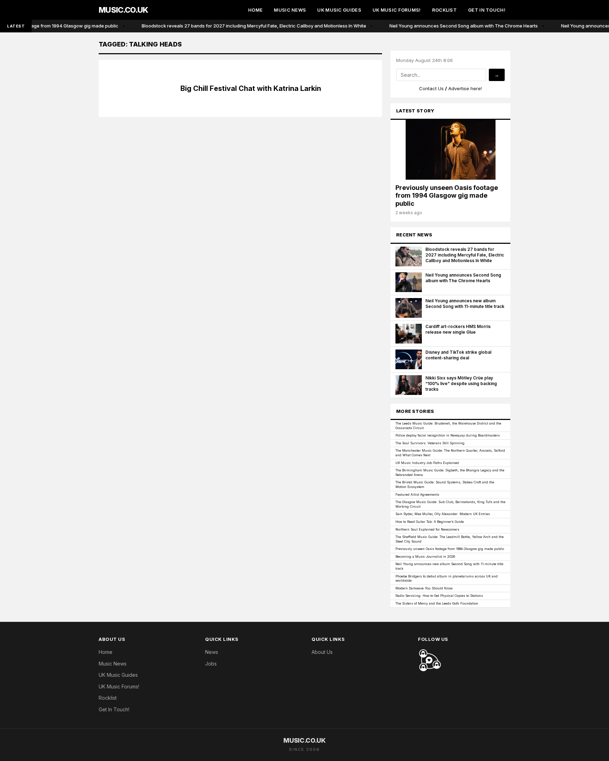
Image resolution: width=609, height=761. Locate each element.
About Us (322, 652)
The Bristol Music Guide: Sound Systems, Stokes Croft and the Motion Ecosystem (444, 484)
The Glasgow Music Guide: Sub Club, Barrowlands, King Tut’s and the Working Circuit (450, 504)
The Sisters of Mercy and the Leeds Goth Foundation (436, 603)
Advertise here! (465, 88)
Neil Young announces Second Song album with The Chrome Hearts (459, 26)
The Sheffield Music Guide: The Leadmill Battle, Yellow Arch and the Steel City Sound (449, 539)
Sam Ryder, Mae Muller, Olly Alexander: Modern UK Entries (442, 514)
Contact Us (431, 88)
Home (255, 10)
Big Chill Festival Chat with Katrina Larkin (250, 88)
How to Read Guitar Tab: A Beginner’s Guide (429, 522)
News (211, 652)
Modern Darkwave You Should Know (424, 588)
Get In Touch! (486, 10)
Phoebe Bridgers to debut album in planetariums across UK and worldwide (446, 578)
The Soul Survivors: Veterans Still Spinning (430, 443)
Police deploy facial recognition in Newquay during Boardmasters (447, 435)
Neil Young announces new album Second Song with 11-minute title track (449, 566)
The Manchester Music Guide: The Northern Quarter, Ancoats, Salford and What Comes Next (450, 452)
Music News (290, 10)
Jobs (211, 664)
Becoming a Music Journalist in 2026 (425, 556)
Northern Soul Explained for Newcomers (427, 529)
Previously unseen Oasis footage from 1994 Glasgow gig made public (449, 549)
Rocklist (444, 10)
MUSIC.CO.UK (123, 10)
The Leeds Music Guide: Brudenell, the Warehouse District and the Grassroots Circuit (448, 425)
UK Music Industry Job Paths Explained (427, 463)
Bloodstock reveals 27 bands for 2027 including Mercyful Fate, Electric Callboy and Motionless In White (249, 26)
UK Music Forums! (397, 10)
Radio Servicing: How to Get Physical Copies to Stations (439, 596)
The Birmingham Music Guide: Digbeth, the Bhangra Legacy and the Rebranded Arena (449, 472)
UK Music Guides (339, 10)
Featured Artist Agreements (417, 494)
